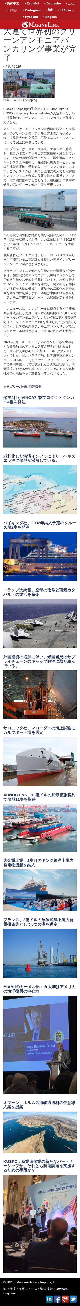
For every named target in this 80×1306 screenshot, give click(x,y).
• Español (32, 3)
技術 (24, 386)
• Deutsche (52, 3)
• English (50, 17)
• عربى (70, 3)
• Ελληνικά (66, 10)
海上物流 (9, 1289)
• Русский (30, 17)
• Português (32, 10)
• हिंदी (49, 10)
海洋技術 (46, 1289)
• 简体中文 (12, 3)
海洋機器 (35, 386)
